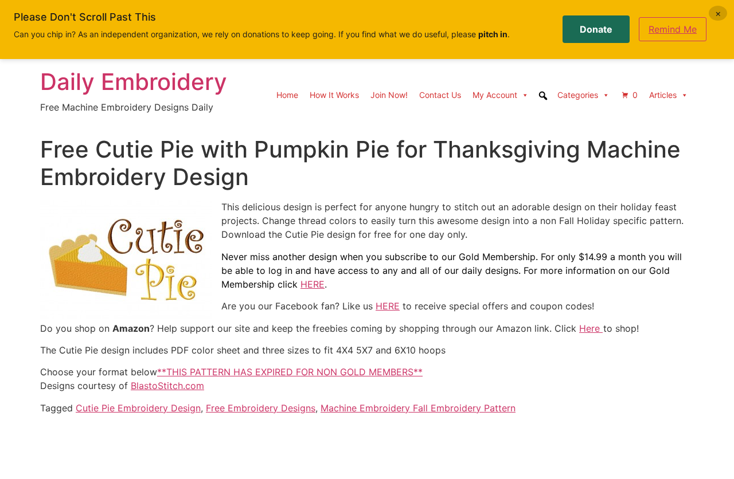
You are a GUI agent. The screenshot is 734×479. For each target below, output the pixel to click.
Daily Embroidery (133, 82)
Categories (577, 95)
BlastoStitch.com (167, 385)
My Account (495, 95)
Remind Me (673, 29)
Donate (596, 29)
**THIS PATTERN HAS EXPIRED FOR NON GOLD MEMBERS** (290, 372)
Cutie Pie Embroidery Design (138, 408)
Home (287, 95)
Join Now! (389, 95)
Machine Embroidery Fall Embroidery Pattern (418, 408)
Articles (663, 95)
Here (591, 328)
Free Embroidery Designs (260, 408)
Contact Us (440, 95)
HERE (312, 284)
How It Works (334, 95)
